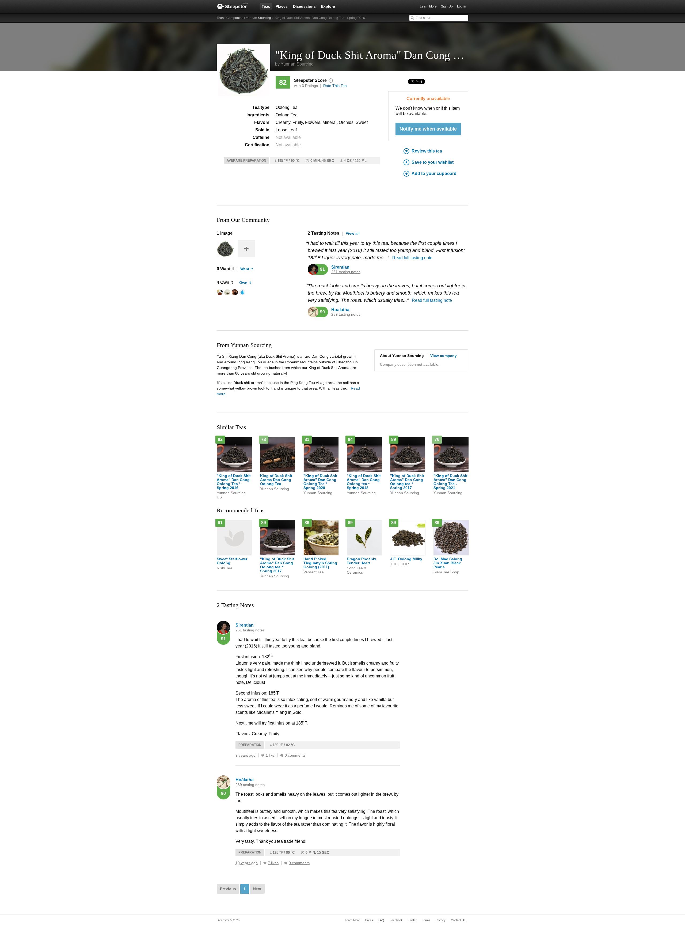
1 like (270, 755)
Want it (246, 269)
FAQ (381, 920)
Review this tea (427, 151)
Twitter (412, 920)
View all (353, 233)
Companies (234, 18)
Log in (461, 6)
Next (257, 889)
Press (369, 920)
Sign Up (447, 6)
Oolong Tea (287, 107)
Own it (245, 282)
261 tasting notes (345, 272)
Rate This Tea (335, 85)
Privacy (441, 920)
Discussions (304, 6)
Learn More (428, 6)
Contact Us (458, 920)
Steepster (235, 6)
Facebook (396, 920)
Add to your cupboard (434, 173)
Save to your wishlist (433, 162)
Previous (228, 889)
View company (443, 355)
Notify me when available (428, 129)
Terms (426, 920)
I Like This (262, 755)
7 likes (273, 863)
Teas (266, 6)
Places (282, 6)
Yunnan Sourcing (258, 18)
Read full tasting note (412, 258)
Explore (328, 6)
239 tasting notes (345, 314)
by (294, 64)
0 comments (295, 755)
